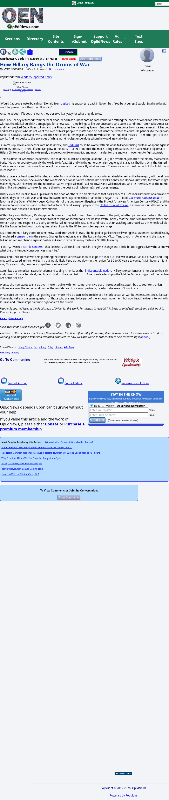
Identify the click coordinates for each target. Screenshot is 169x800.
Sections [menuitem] (12, 38)
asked (66, 103)
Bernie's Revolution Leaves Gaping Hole (22, 468)
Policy (50, 347)
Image (6, 89)
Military (42, 347)
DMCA (22, 92)
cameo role (23, 236)
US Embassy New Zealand (22, 89)
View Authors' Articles (135, 383)
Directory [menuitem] (35, 38)
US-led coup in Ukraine (114, 205)
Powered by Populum (123, 795)
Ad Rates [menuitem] (117, 39)
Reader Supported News (36, 77)
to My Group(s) (9, 352)
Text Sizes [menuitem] (139, 39)
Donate (52, 424)
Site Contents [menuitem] (56, 39)
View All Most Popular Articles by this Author (69, 442)
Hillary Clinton (25, 347)
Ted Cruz (73, 145)
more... (145, 337)
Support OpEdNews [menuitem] (99, 39)
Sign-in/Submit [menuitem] (77, 39)
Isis (35, 347)
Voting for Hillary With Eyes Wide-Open (21, 463)
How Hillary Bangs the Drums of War (45, 64)
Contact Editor (73, 383)
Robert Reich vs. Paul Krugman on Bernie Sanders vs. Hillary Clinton (36, 447)
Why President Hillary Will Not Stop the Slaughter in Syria (31, 458)
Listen (68, 52)
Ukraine (59, 347)
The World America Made (144, 198)
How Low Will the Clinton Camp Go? (20, 474)
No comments (56, 69)
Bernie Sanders (32, 247)
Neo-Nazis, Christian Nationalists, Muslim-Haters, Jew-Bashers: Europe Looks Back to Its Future (50, 452)
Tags (69, 347)
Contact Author (17, 383)
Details (38, 89)
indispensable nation (98, 270)
